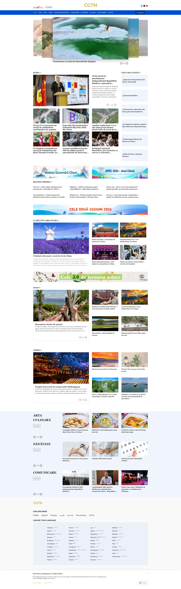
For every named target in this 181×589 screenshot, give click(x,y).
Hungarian (75, 547)
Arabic (51, 531)
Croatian (52, 547)
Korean (74, 560)
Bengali (51, 537)
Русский (70, 515)
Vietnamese (119, 556)
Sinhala (117, 531)
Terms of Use (48, 583)
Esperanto (53, 556)
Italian (73, 553)
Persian (95, 544)
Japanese (74, 556)
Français (53, 515)
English (36, 515)
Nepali (94, 540)
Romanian (96, 556)
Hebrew (73, 540)
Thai (115, 544)
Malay (97, 531)
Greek (74, 534)
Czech (51, 550)
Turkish (117, 547)
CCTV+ (92, 515)
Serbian (117, 528)
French (74, 528)
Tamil (116, 540)
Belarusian (54, 534)
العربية (62, 515)
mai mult (36, 426)
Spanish (117, 534)
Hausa (73, 537)
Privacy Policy (37, 583)
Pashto (94, 553)
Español (44, 515)
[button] (107, 105)
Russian (96, 560)
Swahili (117, 537)
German (74, 531)
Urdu (115, 553)
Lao (93, 528)
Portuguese (97, 550)
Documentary (81, 515)
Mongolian (96, 534)
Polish (94, 547)
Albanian (52, 528)
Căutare (141, 12)
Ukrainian (119, 550)
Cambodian (52, 544)
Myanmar (97, 537)
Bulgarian (53, 540)
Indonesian (77, 550)
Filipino (52, 560)
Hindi (72, 544)
